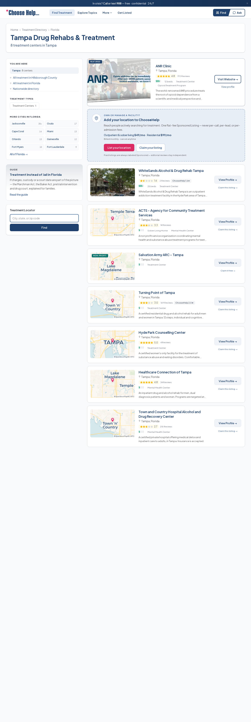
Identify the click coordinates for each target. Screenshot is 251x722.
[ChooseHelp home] (22, 12)
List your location (119, 147)
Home (14, 29)
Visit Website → (228, 79)
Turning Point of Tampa (157, 292)
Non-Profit (100, 255)
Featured (96, 61)
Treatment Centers (24, 105)
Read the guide (19, 194)
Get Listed (125, 12)
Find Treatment (62, 12)
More (106, 12)
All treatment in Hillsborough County (35, 77)
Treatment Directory (34, 29)
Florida (55, 29)
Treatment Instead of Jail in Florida (36, 175)
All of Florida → (19, 154)
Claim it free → (228, 270)
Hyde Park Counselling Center (162, 332)
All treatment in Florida (26, 83)
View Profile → (228, 179)
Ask (239, 12)
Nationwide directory (26, 88)
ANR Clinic (163, 66)
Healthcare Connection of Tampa (165, 372)
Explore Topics (87, 12)
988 (119, 3)
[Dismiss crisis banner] (247, 3)
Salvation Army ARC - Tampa (161, 255)
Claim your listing (150, 147)
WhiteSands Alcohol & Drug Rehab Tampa (171, 170)
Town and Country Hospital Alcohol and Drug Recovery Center (170, 414)
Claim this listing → (227, 187)
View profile (227, 86)
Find (223, 12)
